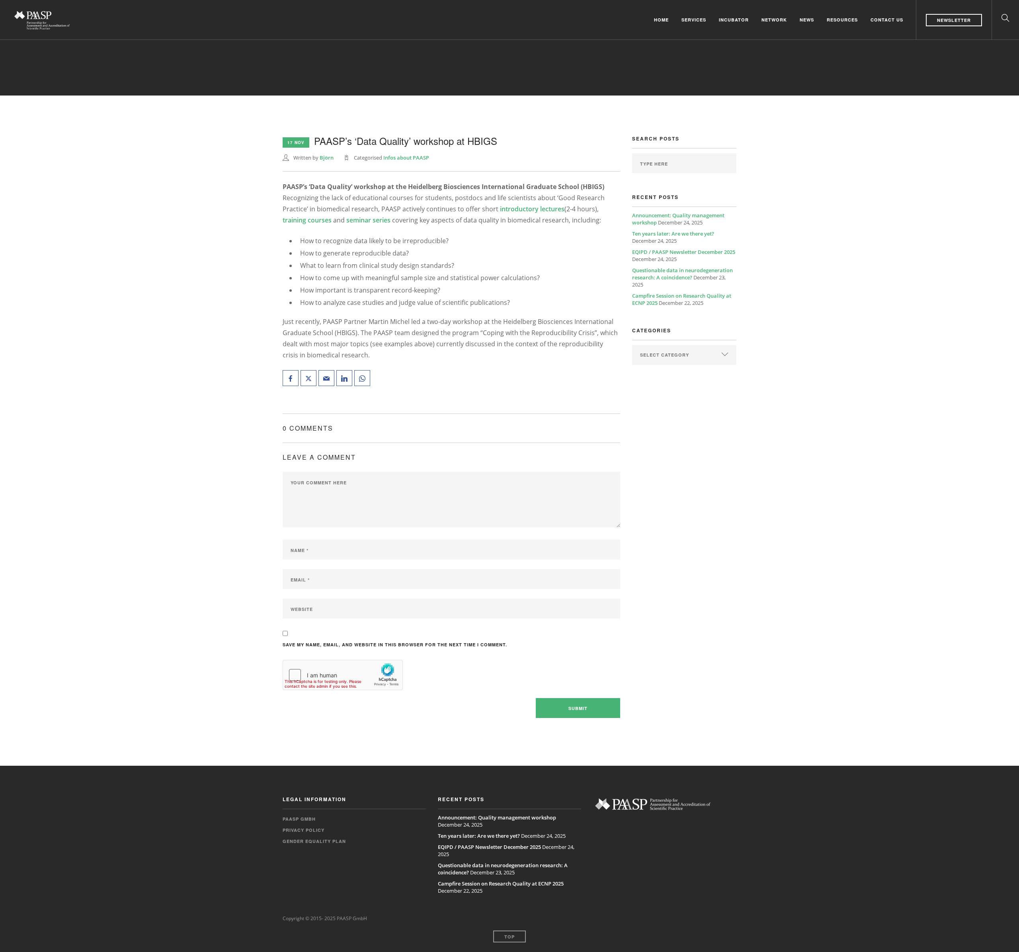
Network (774, 19)
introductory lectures (532, 209)
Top (509, 937)
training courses (307, 220)
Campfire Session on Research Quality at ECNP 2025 (501, 883)
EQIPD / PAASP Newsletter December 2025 (683, 252)
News (807, 19)
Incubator (734, 19)
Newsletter (954, 20)
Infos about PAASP (406, 157)
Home (661, 19)
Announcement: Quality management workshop (497, 817)
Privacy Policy (303, 830)
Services (693, 19)
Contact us (887, 19)
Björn (327, 157)
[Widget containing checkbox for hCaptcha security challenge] (343, 675)
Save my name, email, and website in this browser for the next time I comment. (395, 645)
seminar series (368, 220)
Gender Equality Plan (314, 841)
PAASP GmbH (299, 819)
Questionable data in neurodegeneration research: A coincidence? (682, 274)
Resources (842, 19)
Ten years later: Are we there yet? (673, 233)
